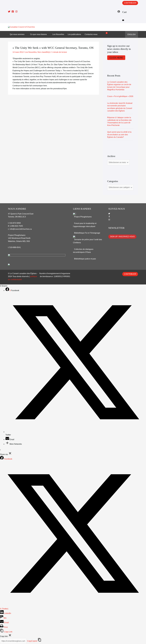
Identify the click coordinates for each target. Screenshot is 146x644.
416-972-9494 (15, 223)
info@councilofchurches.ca (21, 229)
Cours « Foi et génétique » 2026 (120, 96)
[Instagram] (16, 11)
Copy (32, 641)
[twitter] (109, 214)
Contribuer (130, 3)
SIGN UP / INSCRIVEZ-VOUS (122, 237)
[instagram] (109, 220)
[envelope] (123, 20)
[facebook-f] (109, 217)
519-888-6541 (15, 247)
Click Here (116, 57)
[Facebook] (13, 11)
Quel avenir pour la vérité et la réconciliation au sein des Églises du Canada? (119, 134)
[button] (136, 27)
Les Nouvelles (31, 52)
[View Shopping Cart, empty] (105, 34)
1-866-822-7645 (16, 226)
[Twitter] (9, 11)
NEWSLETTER (116, 227)
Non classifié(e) (44, 52)
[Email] (7, 439)
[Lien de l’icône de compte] (118, 11)
